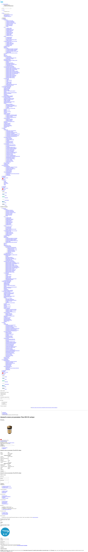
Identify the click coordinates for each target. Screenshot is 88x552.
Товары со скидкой (5, 498)
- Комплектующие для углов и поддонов (12, 71)
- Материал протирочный (10, 139)
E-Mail (1, 538)
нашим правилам (35, 517)
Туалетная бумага (8, 333)
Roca (5, 202)
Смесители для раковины (10, 210)
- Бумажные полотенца (9, 141)
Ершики (5, 127)
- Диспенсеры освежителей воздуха (11, 136)
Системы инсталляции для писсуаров (12, 240)
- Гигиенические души (9, 32)
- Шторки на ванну (9, 45)
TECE (5, 184)
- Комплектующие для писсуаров (11, 75)
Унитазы (5, 236)
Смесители (5, 19)
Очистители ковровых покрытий (11, 342)
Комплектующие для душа (10, 268)
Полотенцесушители (7, 59)
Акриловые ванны (9, 226)
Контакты (3, 187)
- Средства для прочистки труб (11, 145)
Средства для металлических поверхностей (12, 350)
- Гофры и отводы (8, 83)
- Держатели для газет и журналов (11, 115)
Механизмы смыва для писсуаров (11, 278)
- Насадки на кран (9, 171)
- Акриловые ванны (9, 37)
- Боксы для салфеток (9, 104)
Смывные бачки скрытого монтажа (11, 242)
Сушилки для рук (7, 163)
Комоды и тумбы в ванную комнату (9, 285)
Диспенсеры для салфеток (10, 327)
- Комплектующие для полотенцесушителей (13, 72)
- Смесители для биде (9, 24)
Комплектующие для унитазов (10, 262)
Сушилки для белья (7, 97)
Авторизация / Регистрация (8, 14)
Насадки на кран (8, 365)
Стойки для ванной (7, 100)
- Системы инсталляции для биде (11, 50)
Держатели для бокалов (11, 251)
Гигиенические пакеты (9, 337)
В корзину (2, 445)
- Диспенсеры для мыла (9, 131)
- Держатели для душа (9, 35)
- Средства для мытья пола (10, 149)
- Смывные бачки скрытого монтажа (11, 52)
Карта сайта (4, 492)
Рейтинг (1, 478)
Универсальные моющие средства (11, 346)
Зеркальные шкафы (7, 88)
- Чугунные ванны (9, 38)
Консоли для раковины (7, 93)
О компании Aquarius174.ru (6, 486)
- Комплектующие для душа (10, 74)
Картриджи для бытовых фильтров (11, 361)
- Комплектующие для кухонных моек (12, 73)
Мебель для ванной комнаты (6, 86)
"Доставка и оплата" (11, 442)
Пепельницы (6, 164)
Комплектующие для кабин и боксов (11, 265)
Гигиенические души (9, 221)
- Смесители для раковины (10, 21)
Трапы (7, 275)
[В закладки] (4, 471)
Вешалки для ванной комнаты (8, 99)
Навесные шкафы (7, 284)
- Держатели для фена (9, 116)
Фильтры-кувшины (9, 363)
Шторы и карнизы (7, 118)
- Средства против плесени (10, 150)
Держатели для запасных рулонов (11, 309)
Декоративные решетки (9, 279)
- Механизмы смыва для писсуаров (11, 84)
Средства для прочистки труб (10, 339)
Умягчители (8, 368)
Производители (4, 495)
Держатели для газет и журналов (11, 310)
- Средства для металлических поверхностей (13, 156)
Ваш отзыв (2, 480)
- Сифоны (7, 79)
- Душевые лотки (8, 82)
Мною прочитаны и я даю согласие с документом (14, 545)
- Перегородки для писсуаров (10, 108)
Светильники (6, 289)
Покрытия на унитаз (9, 336)
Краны (7, 215)
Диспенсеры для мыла (9, 325)
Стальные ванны (8, 227)
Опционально (2, 541)
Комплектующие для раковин (10, 270)
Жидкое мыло (8, 356)
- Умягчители (8, 174)
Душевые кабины (7, 46)
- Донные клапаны (9, 81)
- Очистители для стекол (10, 161)
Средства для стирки (9, 354)
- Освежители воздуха (9, 153)
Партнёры (3, 497)
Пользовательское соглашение (7, 487)
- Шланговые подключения (10, 63)
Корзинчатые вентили (11, 250)
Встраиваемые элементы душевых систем (10, 60)
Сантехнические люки (7, 280)
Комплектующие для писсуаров (11, 269)
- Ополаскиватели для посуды (10, 144)
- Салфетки (7, 140)
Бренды (3, 190)
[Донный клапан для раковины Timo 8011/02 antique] (9, 438)
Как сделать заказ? (5, 514)
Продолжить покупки (4, 548)
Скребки (7, 301)
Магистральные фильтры (8, 366)
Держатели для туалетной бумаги (9, 121)
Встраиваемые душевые (9, 219)
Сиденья (5, 303)
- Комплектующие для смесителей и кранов (13, 68)
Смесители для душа (9, 213)
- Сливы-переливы (9, 80)
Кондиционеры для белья (10, 352)
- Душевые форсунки (9, 65)
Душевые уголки (8, 231)
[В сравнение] (5, 471)
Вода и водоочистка (5, 165)
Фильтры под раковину (9, 362)
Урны (5, 323)
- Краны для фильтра (9, 25)
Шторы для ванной (9, 313)
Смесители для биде (9, 214)
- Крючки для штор (9, 120)
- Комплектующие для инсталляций (11, 69)
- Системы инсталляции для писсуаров (12, 51)
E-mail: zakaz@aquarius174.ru (6, 509)
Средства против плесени (10, 344)
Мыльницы (6, 122)
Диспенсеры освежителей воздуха (11, 330)
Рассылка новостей (5, 503)
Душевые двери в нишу (9, 233)
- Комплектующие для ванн (10, 70)
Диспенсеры (6, 129)
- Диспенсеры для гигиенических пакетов (12, 135)
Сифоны (7, 273)
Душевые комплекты (9, 222)
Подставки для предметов (10, 299)
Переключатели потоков (9, 260)
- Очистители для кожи (9, 154)
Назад (1, 522)
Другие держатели (7, 308)
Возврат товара (4, 491)
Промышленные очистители (10, 351)
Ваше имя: (2, 476)
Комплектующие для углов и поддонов (12, 266)
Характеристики (4, 447)
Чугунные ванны (8, 228)
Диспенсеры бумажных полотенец (11, 326)
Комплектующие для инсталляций (11, 263)
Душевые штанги (8, 220)
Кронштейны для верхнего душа (11, 258)
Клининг (3, 128)
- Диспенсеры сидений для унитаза (11, 134)
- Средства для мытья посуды (10, 158)
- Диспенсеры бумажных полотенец (11, 132)
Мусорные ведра (6, 126)
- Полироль (7, 146)
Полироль (7, 340)
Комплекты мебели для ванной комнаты (10, 92)
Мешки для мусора (9, 332)
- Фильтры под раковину (10, 167)
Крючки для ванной (7, 113)
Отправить (2, 483)
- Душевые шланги (9, 33)
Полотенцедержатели (7, 124)
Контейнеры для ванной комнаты (11, 300)
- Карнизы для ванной (9, 119)
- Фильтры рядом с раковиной (10, 168)
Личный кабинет (5, 501)
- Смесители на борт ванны (10, 22)
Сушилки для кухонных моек (12, 249)
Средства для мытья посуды (10, 353)
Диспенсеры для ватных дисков (9, 98)
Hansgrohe (5, 182)
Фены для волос (6, 162)
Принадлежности (8, 364)
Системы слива (6, 78)
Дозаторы (5, 112)
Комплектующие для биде (10, 271)
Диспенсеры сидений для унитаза (11, 329)
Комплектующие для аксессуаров (9, 101)
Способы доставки (5, 513)
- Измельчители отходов (9, 58)
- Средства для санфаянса (10, 151)
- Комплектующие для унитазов (11, 67)
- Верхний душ (8, 61)
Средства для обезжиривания (10, 349)
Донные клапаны (8, 276)
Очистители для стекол (9, 355)
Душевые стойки (8, 217)
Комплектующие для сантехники (9, 261)
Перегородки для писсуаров (10, 302)
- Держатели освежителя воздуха (11, 117)
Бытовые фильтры (7, 166)
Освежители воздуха (9, 348)
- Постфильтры (8, 175)
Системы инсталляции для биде (11, 239)
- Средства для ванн (9, 159)
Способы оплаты (5, 512)
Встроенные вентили (9, 257)
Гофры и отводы (8, 277)
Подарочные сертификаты (6, 496)
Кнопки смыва (8, 241)
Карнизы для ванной (9, 314)
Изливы (7, 256)
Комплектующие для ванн (10, 264)
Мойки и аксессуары (7, 56)
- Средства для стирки (9, 160)
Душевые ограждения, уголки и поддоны (10, 41)
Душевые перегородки (9, 232)
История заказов (4, 502)
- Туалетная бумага (9, 138)
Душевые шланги (8, 223)
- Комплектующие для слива (10, 77)
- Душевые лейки (8, 34)
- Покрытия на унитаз (9, 142)
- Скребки (7, 107)
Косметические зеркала (7, 102)
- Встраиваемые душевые (10, 29)
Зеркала (5, 91)
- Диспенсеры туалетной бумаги (11, 130)
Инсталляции (6, 237)
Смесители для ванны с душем (10, 212)
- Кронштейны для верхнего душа (11, 64)
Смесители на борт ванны (10, 211)
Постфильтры (8, 369)
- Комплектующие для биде (10, 76)
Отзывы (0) (4, 448)
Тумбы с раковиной (7, 87)
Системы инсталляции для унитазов (11, 238)
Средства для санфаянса (9, 345)
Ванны (5, 36)
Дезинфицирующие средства (10, 341)
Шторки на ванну (8, 234)
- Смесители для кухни (9, 20)
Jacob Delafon (6, 183)
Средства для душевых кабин (10, 347)
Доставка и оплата (5, 177)
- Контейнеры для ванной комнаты (11, 105)
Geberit (5, 180)
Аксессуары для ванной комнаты (7, 96)
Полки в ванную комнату (8, 125)
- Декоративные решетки (10, 85)
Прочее (5, 103)
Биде (5, 54)
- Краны (7, 26)
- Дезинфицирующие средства (10, 147)
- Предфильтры (8, 172)
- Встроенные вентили (9, 62)
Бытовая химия (6, 143)
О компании (4, 186)
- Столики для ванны (9, 106)
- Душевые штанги (9, 31)
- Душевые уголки (9, 42)
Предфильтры (8, 367)
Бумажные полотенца (9, 335)
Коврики (5, 110)
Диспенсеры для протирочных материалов (12, 328)
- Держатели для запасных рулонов (11, 114)
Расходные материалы (7, 137)
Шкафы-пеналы (6, 89)
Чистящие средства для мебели (11, 343)
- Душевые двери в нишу (10, 43)
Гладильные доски (7, 318)
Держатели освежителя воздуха (11, 311)
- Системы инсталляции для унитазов (12, 48)
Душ (4, 27)
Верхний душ (8, 255)
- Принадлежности (9, 170)
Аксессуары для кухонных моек (11, 247)
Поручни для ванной (7, 111)
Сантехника (4, 208)
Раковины (5, 53)
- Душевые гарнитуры (9, 30)
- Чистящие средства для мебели (11, 148)
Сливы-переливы (8, 274)
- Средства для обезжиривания (10, 155)
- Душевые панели (9, 28)
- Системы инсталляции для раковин (11, 49)
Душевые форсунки (9, 259)
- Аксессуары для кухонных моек (11, 57)
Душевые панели (8, 218)
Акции (4, 189)
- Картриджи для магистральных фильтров (12, 173)
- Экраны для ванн (9, 40)
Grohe (5, 181)
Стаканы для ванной (7, 123)
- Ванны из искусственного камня (11, 39)
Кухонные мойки (8, 246)
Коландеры (9, 252)
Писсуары (5, 55)
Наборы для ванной (7, 294)
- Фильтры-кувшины (9, 169)
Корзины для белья (7, 304)
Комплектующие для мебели (8, 95)
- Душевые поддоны (9, 44)
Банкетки (5, 94)
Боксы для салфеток (9, 298)
